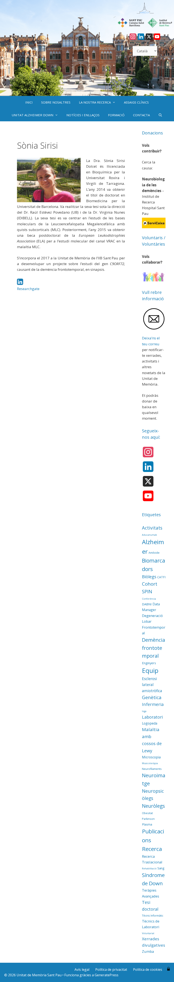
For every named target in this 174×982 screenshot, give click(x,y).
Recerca (152, 849)
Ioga (144, 711)
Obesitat (147, 813)
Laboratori (152, 717)
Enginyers (149, 663)
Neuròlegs (153, 805)
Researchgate (28, 288)
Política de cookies (147, 969)
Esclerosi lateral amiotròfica (152, 684)
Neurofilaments (152, 769)
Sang (160, 868)
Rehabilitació (149, 868)
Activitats (152, 528)
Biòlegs (149, 577)
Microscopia (151, 757)
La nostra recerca (95, 102)
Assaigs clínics (136, 102)
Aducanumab (149, 534)
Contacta (141, 115)
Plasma (147, 824)
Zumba (148, 951)
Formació (116, 115)
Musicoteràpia (150, 763)
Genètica (151, 697)
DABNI (147, 604)
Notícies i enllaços (83, 115)
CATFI (161, 577)
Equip (150, 670)
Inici (29, 102)
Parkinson (148, 819)
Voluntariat (148, 933)
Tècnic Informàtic (152, 915)
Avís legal (81, 969)
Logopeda (149, 723)
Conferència (149, 598)
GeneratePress (106, 975)
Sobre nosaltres (55, 102)
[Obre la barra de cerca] (160, 115)
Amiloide (154, 553)
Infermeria (153, 704)
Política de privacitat (111, 969)
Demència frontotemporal (153, 647)
